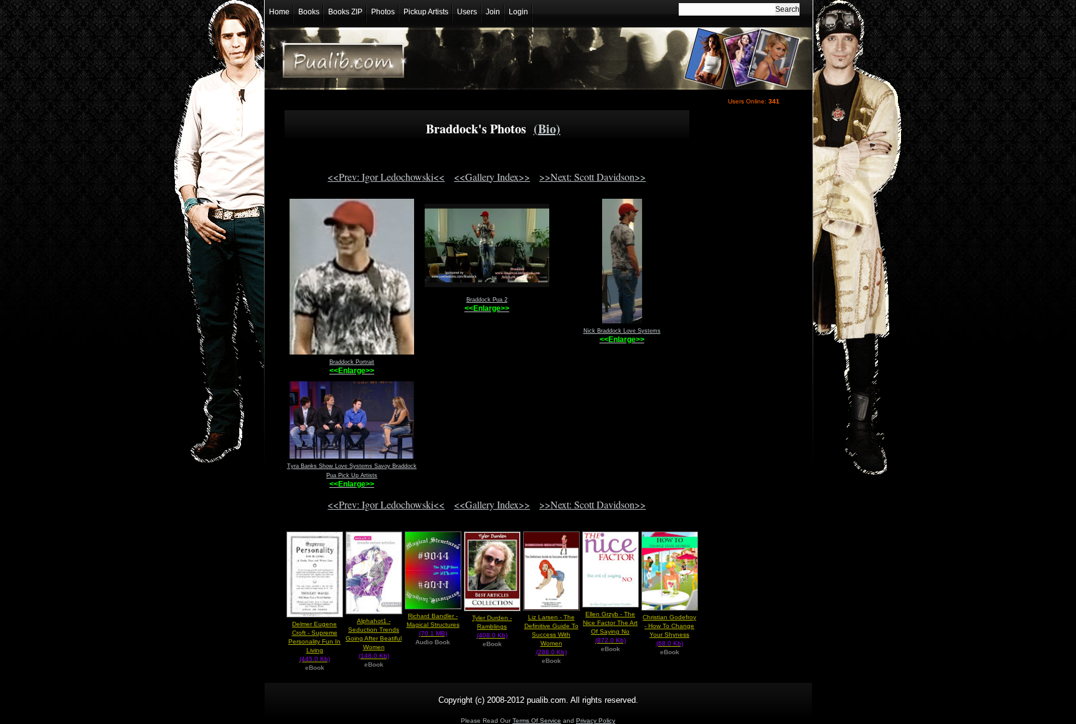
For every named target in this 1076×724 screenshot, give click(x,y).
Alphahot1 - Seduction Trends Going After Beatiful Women (374, 638)
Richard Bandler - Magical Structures (433, 624)
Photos (383, 11)
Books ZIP (345, 11)
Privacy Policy (595, 720)
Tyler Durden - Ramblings (492, 626)
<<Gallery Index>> (492, 176)
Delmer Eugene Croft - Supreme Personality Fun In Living (314, 641)
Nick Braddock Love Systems (622, 331)
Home (279, 11)
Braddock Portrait (351, 362)
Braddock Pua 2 (486, 300)
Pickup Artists (426, 11)
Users (467, 11)
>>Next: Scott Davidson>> (592, 176)
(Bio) (547, 129)
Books (308, 11)
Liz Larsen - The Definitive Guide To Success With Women (551, 634)
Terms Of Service (536, 720)
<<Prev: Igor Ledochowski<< (386, 176)
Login (518, 11)
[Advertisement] (751, 328)
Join (493, 11)
